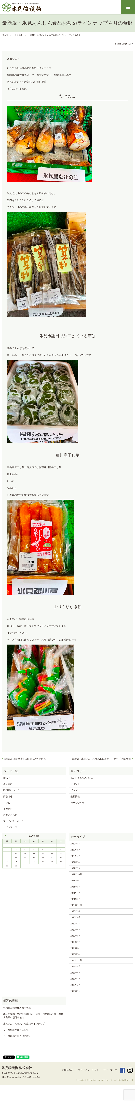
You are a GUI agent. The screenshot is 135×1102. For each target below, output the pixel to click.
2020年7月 (75, 923)
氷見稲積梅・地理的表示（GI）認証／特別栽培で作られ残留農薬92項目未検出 (33, 1016)
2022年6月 (75, 850)
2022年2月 (75, 868)
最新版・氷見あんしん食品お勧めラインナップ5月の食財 (101, 759)
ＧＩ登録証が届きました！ (17, 1030)
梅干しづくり (77, 802)
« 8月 (6, 835)
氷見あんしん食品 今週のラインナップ (24, 1023)
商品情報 (8, 796)
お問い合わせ (10, 815)
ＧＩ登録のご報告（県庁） (17, 1036)
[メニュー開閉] (128, 7)
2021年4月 (75, 893)
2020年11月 (76, 905)
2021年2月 (75, 899)
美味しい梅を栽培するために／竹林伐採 (25, 759)
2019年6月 (75, 948)
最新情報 (18, 35)
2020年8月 (75, 917)
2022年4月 (75, 856)
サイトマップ (10, 827)
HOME (5, 35)
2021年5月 (75, 887)
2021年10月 (76, 874)
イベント (75, 784)
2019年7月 (75, 942)
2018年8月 (75, 966)
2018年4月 (75, 979)
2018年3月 (75, 985)
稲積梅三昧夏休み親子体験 (17, 1008)
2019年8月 (75, 936)
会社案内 (8, 784)
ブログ (73, 790)
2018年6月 (75, 973)
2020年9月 (75, 911)
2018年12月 (76, 960)
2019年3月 (75, 954)
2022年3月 (75, 862)
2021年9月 (75, 880)
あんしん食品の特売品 (82, 778)
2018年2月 (75, 991)
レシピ (6, 802)
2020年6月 (75, 930)
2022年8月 (75, 843)
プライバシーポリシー (14, 821)
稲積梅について (11, 790)
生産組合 (8, 809)
